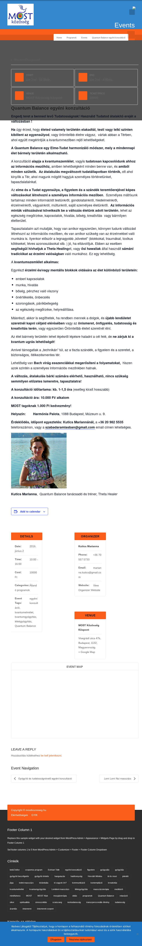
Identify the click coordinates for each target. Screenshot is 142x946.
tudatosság (120, 902)
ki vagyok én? (60, 883)
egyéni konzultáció (73, 870)
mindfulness (15, 896)
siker (12, 902)
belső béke (15, 870)
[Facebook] (9, 34)
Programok (72, 38)
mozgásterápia (60, 896)
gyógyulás (104, 870)
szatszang (57, 902)
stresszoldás (41, 902)
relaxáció (124, 896)
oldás (74, 896)
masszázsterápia (101, 889)
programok (87, 896)
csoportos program (33, 870)
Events (84, 38)
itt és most (112, 876)
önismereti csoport (45, 909)
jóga (11, 883)
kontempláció (96, 883)
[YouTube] (15, 34)
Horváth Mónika (95, 876)
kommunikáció (78, 883)
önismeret (27, 909)
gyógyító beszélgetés (19, 876)
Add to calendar (30, 511)
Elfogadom (55, 939)
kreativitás (112, 883)
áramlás (13, 909)
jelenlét (125, 876)
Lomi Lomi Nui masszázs (118, 778)
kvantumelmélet (24, 612)
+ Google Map (86, 652)
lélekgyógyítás (23, 621)
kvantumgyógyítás (25, 616)
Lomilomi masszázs (60, 889)
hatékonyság (76, 876)
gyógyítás (119, 870)
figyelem (91, 870)
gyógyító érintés (42, 876)
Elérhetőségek (19, 815)
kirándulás (43, 883)
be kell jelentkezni (51, 755)
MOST (29, 896)
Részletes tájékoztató (80, 939)
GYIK (34, 815)
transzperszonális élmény (97, 902)
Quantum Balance (25, 625)
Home (59, 38)
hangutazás (60, 876)
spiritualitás (25, 902)
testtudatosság (74, 902)
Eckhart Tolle (54, 870)
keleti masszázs (26, 883)
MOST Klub (43, 896)
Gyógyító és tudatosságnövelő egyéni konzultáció (45, 778)
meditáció (118, 889)
